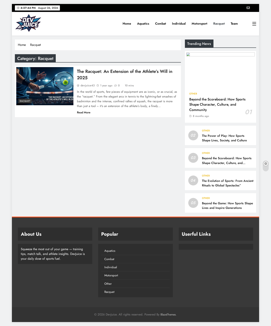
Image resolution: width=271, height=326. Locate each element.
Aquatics (143, 23)
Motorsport (199, 23)
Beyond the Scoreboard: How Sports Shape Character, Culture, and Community (217, 104)
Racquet (219, 23)
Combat (160, 23)
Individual (179, 23)
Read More (83, 112)
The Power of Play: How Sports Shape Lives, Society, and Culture (224, 138)
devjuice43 (88, 85)
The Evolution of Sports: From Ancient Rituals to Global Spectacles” (227, 183)
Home (127, 23)
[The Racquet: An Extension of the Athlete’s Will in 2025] (44, 86)
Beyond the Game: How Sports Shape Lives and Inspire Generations (227, 205)
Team (234, 23)
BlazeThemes (168, 314)
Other (193, 93)
